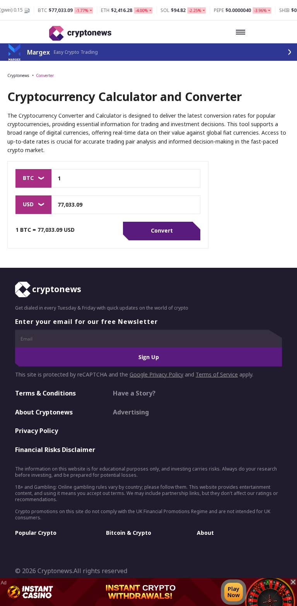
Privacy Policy (36, 430)
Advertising (131, 412)
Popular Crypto (35, 532)
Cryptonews (18, 75)
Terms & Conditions (45, 393)
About (205, 532)
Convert (162, 230)
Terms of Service (217, 374)
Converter (45, 75)
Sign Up (148, 357)
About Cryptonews (44, 412)
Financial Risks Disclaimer (55, 449)
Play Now (233, 592)
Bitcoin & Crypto (128, 532)
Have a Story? (134, 393)
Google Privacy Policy (156, 374)
